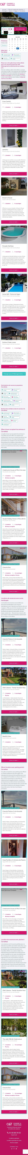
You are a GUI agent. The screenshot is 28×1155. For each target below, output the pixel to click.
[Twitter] (16, 1149)
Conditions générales (14, 1138)
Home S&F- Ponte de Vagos (11, 294)
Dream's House (7, 198)
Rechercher (20, 29)
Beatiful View (7, 736)
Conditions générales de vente (14, 1140)
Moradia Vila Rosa (7, 246)
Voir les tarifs (13, 125)
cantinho (5, 149)
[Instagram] (12, 1149)
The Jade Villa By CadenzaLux (12, 1039)
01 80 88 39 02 (15, 1133)
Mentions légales (14, 1142)
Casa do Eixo (7, 567)
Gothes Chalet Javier (9, 342)
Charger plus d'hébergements (13, 374)
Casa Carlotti (6, 101)
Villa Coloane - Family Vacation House (15, 687)
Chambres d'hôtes (6, 45)
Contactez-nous (14, 1146)
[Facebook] (14, 1149)
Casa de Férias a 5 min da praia (12, 639)
